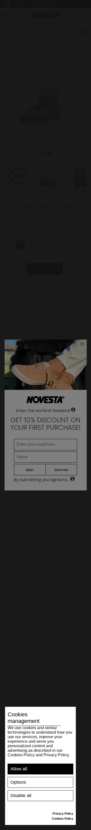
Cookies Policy (62, 818)
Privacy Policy (63, 813)
